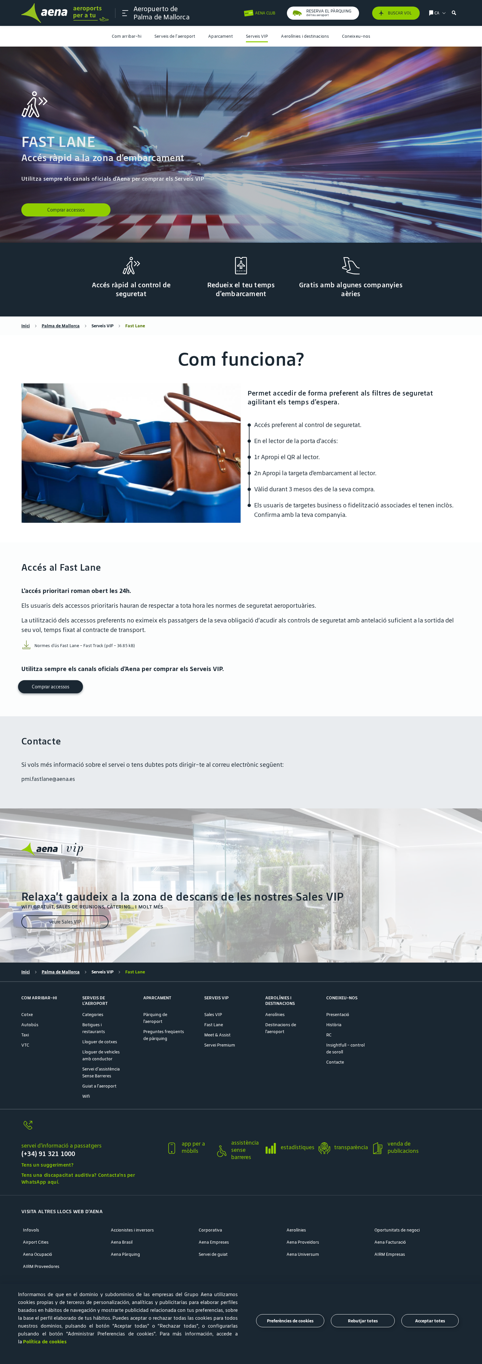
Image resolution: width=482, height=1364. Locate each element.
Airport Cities (36, 1242)
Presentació (337, 1014)
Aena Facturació (390, 1242)
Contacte (335, 1062)
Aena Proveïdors (303, 1242)
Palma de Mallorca (61, 326)
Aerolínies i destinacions (305, 36)
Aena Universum (303, 1254)
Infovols (31, 1230)
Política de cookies (45, 1341)
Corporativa (210, 1230)
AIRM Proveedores (41, 1266)
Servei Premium (219, 1045)
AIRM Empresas (389, 1254)
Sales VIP (213, 1014)
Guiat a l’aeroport (99, 1086)
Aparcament (220, 36)
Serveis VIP (257, 36)
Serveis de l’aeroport (174, 36)
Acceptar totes (430, 1321)
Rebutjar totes (363, 1321)
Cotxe (27, 1014)
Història (333, 1025)
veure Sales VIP (65, 922)
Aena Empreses (214, 1242)
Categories (92, 1014)
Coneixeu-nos (356, 36)
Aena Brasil (121, 1242)
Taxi (25, 1035)
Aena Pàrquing (125, 1254)
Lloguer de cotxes (99, 1042)
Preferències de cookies (290, 1321)
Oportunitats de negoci (397, 1230)
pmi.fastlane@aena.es (48, 779)
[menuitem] (126, 36)
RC (328, 1035)
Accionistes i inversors (132, 1230)
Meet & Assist (217, 1035)
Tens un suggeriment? (47, 1165)
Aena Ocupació (37, 1254)
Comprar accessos (66, 210)
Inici (25, 326)
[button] (125, 13)
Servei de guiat (213, 1254)
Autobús (29, 1025)
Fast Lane (213, 1025)
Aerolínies (275, 1014)
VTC (25, 1045)
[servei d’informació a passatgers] (90, 1129)
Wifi (86, 1096)
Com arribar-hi (126, 36)
